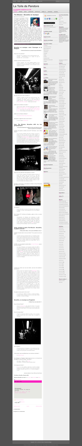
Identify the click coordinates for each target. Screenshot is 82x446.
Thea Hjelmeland (62, 180)
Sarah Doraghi (61, 169)
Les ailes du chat (46, 58)
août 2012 (60, 260)
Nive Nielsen (61, 156)
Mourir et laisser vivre (47, 48)
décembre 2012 (61, 253)
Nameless (60, 155)
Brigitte (60, 85)
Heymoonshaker (61, 108)
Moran (60, 148)
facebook (34, 377)
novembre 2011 (61, 276)
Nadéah (60, 153)
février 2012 (61, 271)
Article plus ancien (39, 406)
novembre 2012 (61, 254)
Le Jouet (45, 56)
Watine (60, 183)
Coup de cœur (61, 21)
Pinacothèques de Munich (63, 223)
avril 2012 (60, 267)
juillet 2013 (61, 240)
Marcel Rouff (19, 115)
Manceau (60, 137)
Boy (59, 84)
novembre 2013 (61, 236)
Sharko (20, 101)
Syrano (60, 175)
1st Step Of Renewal (34, 244)
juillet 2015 (61, 233)
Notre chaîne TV (33, 1)
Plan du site (40, 1)
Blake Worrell (61, 82)
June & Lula (61, 119)
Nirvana (21, 251)
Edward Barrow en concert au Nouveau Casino (53, 123)
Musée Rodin (61, 217)
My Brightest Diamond (62, 150)
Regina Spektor (61, 163)
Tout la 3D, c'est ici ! (47, 28)
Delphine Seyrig (20, 355)
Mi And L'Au (61, 143)
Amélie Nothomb (61, 71)
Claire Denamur (61, 90)
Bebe (60, 77)
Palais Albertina (61, 220)
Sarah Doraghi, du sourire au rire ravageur (53, 115)
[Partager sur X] (17, 402)
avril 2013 (60, 245)
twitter (39, 377)
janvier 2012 (61, 272)
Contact (19, 1)
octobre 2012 (61, 256)
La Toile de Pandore (26, 6)
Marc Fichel (61, 138)
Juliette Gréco (61, 117)
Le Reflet (45, 61)
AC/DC (28, 361)
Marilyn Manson (61, 140)
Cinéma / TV (44, 11)
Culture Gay (61, 17)
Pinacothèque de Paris (62, 222)
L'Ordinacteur (46, 51)
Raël (18, 366)
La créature (45, 45)
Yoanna (60, 188)
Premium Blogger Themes (46, 444)
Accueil (14, 1)
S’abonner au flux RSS (51, 15)
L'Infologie (45, 53)
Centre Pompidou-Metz (63, 202)
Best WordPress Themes (54, 444)
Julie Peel (60, 116)
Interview (19, 399)
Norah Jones (61, 160)
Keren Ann (60, 124)
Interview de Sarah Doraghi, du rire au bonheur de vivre (52, 88)
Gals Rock (60, 282)
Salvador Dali (25, 120)
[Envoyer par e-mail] (15, 402)
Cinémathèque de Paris (63, 204)
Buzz (60, 19)
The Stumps (61, 178)
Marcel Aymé (29, 115)
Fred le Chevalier (62, 103)
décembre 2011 (61, 274)
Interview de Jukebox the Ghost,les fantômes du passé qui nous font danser (53, 148)
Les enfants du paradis (47, 46)
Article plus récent (17, 406)
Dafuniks (60, 93)
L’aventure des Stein (52, 155)
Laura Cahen (61, 132)
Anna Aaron (61, 72)
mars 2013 (60, 247)
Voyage (45, 54)
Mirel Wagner (61, 147)
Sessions (56, 11)
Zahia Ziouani (61, 190)
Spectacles (37, 11)
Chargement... (46, 37)
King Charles (61, 126)
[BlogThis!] (16, 402)
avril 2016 (60, 228)
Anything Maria (61, 74)
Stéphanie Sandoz (62, 173)
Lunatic (34, 109)
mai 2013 (60, 244)
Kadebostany (61, 121)
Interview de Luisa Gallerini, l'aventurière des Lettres (53, 106)
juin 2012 (60, 263)
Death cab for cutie (26, 107)
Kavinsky (60, 122)
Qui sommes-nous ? (25, 1)
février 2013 (61, 249)
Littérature (30, 11)
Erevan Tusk (61, 101)
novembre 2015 (61, 231)
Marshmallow (39, 27)
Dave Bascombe (25, 136)
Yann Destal (61, 186)
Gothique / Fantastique (62, 22)
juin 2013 (60, 242)
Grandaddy (29, 108)
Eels (25, 108)
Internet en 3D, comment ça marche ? (50, 27)
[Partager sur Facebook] (18, 402)
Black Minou (61, 80)
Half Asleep (61, 106)
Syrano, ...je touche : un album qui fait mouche (53, 131)
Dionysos (60, 96)
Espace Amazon (65, 29)
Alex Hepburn (61, 66)
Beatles (20, 107)
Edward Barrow (61, 98)
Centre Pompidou (62, 201)
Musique (20, 11)
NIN (32, 222)
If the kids (60, 109)
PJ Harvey (22, 108)
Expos (25, 11)
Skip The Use (61, 172)
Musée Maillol (61, 215)
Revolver (60, 164)
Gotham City (22, 305)
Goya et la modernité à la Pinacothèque (53, 139)
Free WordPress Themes (30, 444)
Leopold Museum (62, 210)
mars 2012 (60, 269)
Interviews (50, 11)
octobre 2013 (61, 238)
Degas (60, 95)
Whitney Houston (62, 185)
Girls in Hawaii (24, 101)
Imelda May (61, 111)
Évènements (61, 24)
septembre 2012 (61, 258)
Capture (60, 88)
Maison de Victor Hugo (62, 212)
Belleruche (61, 79)
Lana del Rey (61, 130)
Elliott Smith (34, 108)
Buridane (60, 87)
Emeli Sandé (61, 100)
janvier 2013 (61, 251)
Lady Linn (60, 127)
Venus (36, 100)
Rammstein (61, 161)
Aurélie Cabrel (61, 75)
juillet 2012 (61, 262)
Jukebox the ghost (62, 114)
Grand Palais (61, 207)
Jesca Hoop (61, 113)
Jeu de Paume (61, 209)
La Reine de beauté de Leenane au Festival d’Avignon (52, 97)
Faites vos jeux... (46, 50)
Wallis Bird (60, 182)
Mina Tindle (61, 145)
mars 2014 (60, 235)
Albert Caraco (24, 115)
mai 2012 (60, 265)
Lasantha (40, 444)
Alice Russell (61, 67)
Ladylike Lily (61, 129)
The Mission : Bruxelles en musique (26, 15)
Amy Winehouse (61, 69)
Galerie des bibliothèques (63, 205)
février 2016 (61, 229)
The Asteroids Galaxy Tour (63, 177)
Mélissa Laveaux (62, 151)
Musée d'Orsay (61, 218)
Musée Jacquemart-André (63, 214)
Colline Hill (61, 92)
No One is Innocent (62, 158)
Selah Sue (60, 170)
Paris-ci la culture (62, 280)
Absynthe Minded (62, 64)
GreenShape (61, 105)
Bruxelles (16, 399)
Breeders (36, 107)
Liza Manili (61, 135)
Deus (34, 100)
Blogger (50, 442)
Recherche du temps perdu (48, 59)
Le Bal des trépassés (62, 134)
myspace (29, 377)
